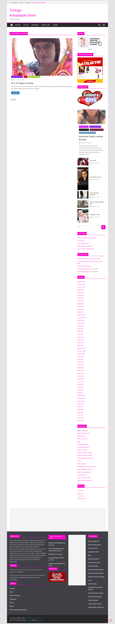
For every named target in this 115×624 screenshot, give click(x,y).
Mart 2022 (80, 376)
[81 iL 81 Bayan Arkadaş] (42, 57)
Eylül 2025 (80, 312)
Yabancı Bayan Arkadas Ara (85, 480)
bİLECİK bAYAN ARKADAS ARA (97, 203)
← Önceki (13, 100)
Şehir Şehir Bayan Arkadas (84, 469)
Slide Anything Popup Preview (18, 610)
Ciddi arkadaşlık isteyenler (38, 2)
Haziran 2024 (81, 354)
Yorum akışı (80, 496)
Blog (78, 441)
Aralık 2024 (80, 337)
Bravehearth (80, 266)
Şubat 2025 (80, 331)
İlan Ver (26, 25)
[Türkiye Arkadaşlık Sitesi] (12, 25)
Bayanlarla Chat (81, 436)
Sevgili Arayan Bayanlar (84, 472)
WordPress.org (81, 498)
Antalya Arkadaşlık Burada (85, 269)
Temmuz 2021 (81, 398)
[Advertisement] (57, 519)
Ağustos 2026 (81, 281)
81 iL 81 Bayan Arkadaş (22, 83)
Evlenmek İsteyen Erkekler (84, 455)
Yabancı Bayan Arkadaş (34, 76)
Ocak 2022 (80, 381)
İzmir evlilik (93, 160)
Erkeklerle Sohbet (82, 450)
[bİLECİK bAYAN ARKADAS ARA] (82, 204)
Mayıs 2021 (80, 404)
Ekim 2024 (80, 342)
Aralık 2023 (80, 362)
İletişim (55, 25)
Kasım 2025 (80, 306)
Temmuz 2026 (81, 284)
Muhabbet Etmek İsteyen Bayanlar (87, 132)
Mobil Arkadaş (81, 464)
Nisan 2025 (80, 326)
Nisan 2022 (80, 373)
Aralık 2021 (80, 384)
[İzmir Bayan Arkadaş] (82, 178)
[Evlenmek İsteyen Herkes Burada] (91, 116)
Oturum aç (80, 490)
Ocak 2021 (80, 415)
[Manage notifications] (111, 620)
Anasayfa (18, 25)
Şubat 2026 (80, 298)
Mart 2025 (80, 329)
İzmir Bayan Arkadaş (95, 177)
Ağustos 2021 (81, 395)
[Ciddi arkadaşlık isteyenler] (82, 195)
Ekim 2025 (80, 309)
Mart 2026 (80, 295)
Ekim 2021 (80, 390)
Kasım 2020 (80, 420)
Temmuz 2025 (81, 317)
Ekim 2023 (80, 367)
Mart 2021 (80, 409)
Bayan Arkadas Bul (84, 126)
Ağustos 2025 (81, 315)
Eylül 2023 (80, 370)
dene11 (12, 592)
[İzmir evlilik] (82, 161)
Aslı (91, 143)
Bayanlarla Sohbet (82, 439)
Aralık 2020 (80, 418)
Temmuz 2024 (81, 351)
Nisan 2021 (80, 406)
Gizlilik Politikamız (15, 595)
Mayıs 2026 (80, 290)
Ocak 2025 (80, 334)
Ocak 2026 (80, 301)
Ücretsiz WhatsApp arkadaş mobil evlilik (88, 261)
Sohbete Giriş (45, 25)
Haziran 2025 (81, 320)
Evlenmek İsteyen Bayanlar (96, 129)
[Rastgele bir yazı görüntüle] (103, 25)
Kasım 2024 (80, 340)
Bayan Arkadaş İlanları (17, 76)
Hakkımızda (35, 25)
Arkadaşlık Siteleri (95, 214)
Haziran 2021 (81, 401)
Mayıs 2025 (80, 323)
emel (22, 80)
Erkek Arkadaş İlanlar (83, 447)
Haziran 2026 (81, 287)
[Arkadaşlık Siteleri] (82, 215)
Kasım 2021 (80, 387)
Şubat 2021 (80, 412)
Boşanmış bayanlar (84, 129)
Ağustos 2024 (81, 348)
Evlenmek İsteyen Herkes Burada (91, 138)
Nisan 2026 (80, 292)
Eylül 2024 (80, 345)
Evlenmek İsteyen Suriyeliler (85, 458)
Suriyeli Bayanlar (82, 475)
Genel (25, 76)
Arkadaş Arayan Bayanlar (84, 271)
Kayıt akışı (80, 493)
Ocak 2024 (80, 359)
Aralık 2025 (80, 303)
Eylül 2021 (80, 393)
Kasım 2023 (80, 365)
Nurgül (89, 266)
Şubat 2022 (80, 379)
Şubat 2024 (80, 356)
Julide (79, 263)
